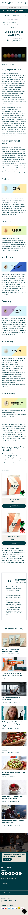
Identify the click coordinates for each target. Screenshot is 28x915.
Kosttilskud (16, 15)
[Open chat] (20, 873)
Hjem (4, 22)
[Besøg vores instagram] (2, 873)
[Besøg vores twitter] (16, 873)
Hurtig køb (15, 505)
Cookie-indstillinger (7, 864)
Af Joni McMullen (14, 825)
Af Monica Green (13, 678)
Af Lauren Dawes (13, 654)
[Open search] (6, 3)
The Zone (9, 22)
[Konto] (21, 3)
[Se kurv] (25, 3)
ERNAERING (14, 27)
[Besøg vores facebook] (6, 873)
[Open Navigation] (3, 3)
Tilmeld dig (7, 859)
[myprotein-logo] (13, 3)
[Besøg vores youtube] (13, 873)
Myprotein (20, 579)
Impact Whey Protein (14, 536)
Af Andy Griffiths (14, 702)
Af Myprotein (17, 40)
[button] (24, 911)
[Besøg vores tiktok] (9, 873)
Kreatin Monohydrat (14, 499)
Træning (6, 15)
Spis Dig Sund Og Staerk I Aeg (11, 24)
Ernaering (14, 22)
